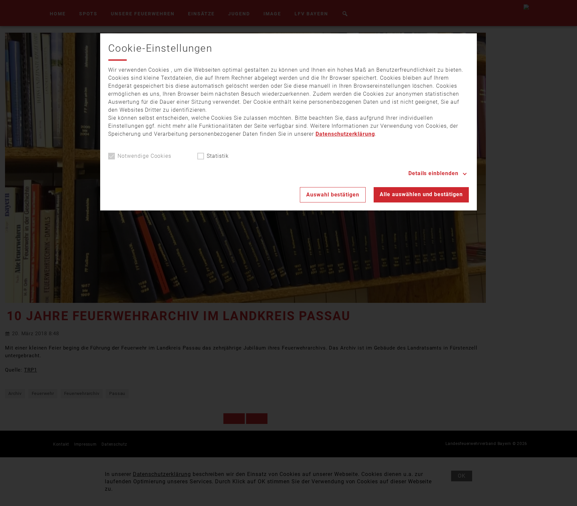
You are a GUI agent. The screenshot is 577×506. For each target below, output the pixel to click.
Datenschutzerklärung (345, 134)
